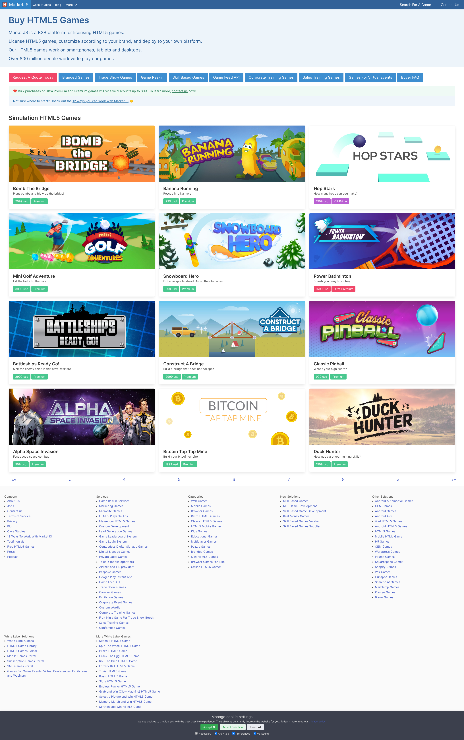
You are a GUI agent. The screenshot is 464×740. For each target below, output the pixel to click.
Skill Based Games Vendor (301, 521)
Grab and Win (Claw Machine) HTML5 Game (129, 691)
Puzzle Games (200, 546)
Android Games (385, 511)
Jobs (10, 506)
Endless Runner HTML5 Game (119, 686)
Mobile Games (201, 506)
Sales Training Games (321, 77)
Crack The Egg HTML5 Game (119, 656)
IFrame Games (385, 556)
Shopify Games (385, 567)
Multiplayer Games (204, 541)
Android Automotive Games (394, 501)
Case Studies (42, 5)
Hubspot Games (386, 577)
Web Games (199, 501)
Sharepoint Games (387, 582)
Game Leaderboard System (118, 536)
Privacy (12, 521)
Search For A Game (415, 5)
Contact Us (450, 5)
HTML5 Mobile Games (206, 526)
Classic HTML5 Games (206, 521)
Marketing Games (111, 506)
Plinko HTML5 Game (113, 651)
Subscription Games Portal (25, 661)
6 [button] (234, 479)
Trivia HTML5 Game (112, 671)
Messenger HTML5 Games (117, 521)
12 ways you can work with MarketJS (100, 101)
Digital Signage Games (114, 551)
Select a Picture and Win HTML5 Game (125, 696)
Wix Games (382, 572)
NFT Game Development (300, 506)
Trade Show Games (115, 77)
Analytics (223, 733)
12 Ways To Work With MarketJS (29, 536)
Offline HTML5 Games (206, 567)
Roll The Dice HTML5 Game (118, 661)
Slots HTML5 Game (112, 681)
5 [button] (179, 479)
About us (13, 501)
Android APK (383, 516)
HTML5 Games (385, 531)
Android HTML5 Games (391, 526)
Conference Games (112, 627)
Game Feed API (226, 77)
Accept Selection (233, 727)
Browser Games (202, 511)
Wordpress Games (387, 551)
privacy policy (317, 721)
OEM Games (383, 506)
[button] (14, 479)
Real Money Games (296, 516)
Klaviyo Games (385, 592)
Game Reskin (152, 77)
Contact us (14, 511)
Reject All (255, 727)
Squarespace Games (389, 562)
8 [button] (343, 479)
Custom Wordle (109, 607)
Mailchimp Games (387, 587)
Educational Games (204, 536)
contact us (180, 91)
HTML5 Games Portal (22, 651)
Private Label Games (113, 556)
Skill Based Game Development (304, 511)
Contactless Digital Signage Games (123, 546)
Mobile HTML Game (388, 536)
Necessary (204, 733)
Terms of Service (18, 516)
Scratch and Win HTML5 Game (120, 706)
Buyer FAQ (410, 77)
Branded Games (76, 77)
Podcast (12, 556)
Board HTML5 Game (113, 676)
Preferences (243, 733)
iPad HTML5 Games (388, 521)
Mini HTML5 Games (204, 556)
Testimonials (15, 541)
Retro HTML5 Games (205, 516)
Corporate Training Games (271, 77)
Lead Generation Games (115, 531)
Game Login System (113, 541)
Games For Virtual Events (370, 77)
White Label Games (20, 641)
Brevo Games (384, 597)
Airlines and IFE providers (116, 567)
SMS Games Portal (20, 666)
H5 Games (382, 541)
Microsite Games (110, 511)
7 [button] (288, 479)
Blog (58, 5)
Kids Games (199, 531)
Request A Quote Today (33, 77)
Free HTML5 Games (20, 546)
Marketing (263, 733)
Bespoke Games (110, 572)
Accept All (209, 727)
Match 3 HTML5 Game (114, 641)
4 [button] (124, 479)
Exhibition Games (111, 597)
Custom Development (114, 526)
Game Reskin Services (114, 501)
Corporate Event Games (115, 602)
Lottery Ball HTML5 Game (117, 666)
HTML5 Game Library (22, 646)
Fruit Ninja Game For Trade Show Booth (126, 617)
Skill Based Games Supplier (301, 526)
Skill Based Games (188, 77)
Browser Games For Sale (208, 562)
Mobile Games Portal (21, 656)
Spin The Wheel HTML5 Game (119, 646)
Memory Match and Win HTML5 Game (125, 701)
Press (11, 551)
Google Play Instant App (115, 577)
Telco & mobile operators (116, 562)
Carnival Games (110, 592)
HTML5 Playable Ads (113, 516)
